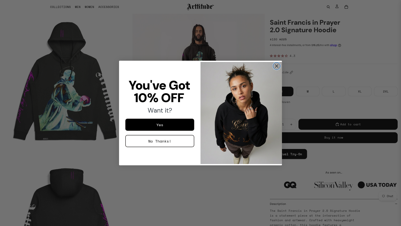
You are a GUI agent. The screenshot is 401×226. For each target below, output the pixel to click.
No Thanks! (159, 141)
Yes (159, 124)
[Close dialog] (276, 66)
